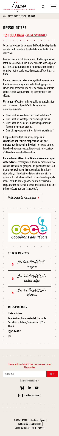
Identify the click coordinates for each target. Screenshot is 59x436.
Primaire (41, 35)
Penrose (41, 427)
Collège (30, 35)
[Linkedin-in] (29, 388)
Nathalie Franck (29, 427)
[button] (53, 6)
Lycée (36, 35)
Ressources (13, 16)
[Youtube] (37, 388)
